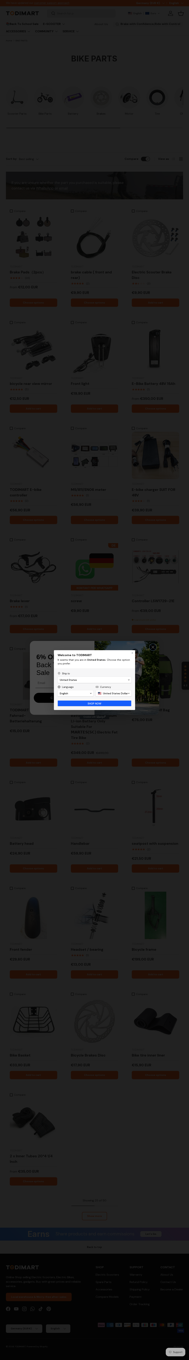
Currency (105, 687)
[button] (94, 680)
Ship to (66, 673)
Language (68, 687)
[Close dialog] (132, 653)
